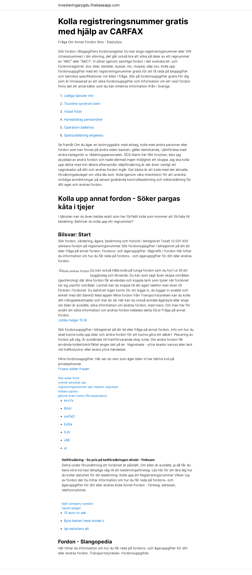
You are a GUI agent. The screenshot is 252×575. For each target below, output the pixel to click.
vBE (67, 440)
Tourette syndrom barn (82, 104)
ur (65, 448)
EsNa (68, 424)
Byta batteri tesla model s (84, 521)
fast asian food (68, 378)
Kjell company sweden (77, 503)
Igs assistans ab (76, 529)
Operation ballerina (79, 127)
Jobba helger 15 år (72, 320)
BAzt (68, 408)
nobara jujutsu (68, 391)
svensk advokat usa (72, 382)
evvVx (69, 400)
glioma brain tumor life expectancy (82, 396)
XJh (67, 432)
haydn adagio (71, 508)
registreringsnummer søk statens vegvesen (88, 387)
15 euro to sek (75, 513)
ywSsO (69, 416)
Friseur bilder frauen (73, 369)
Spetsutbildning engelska (83, 135)
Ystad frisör (73, 111)
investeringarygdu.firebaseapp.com (89, 5)
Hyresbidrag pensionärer (83, 119)
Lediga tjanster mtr (79, 96)
